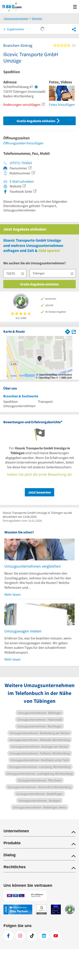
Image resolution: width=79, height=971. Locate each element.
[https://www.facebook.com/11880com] (8, 936)
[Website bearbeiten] (24, 185)
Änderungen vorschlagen (21, 104)
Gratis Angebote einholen (36, 121)
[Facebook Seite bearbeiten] (34, 191)
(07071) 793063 (21, 163)
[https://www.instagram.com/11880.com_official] (20, 936)
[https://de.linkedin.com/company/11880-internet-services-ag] (44, 936)
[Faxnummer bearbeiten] (29, 167)
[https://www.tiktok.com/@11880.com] (32, 936)
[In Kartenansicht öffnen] (74, 331)
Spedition (11, 71)
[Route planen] (36, 86)
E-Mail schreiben (21, 181)
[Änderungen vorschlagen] (43, 104)
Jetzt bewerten (39, 492)
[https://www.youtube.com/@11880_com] (56, 936)
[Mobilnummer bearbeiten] (33, 172)
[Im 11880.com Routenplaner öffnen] (67, 331)
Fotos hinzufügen (62, 104)
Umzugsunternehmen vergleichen (32, 566)
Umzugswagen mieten (22, 631)
